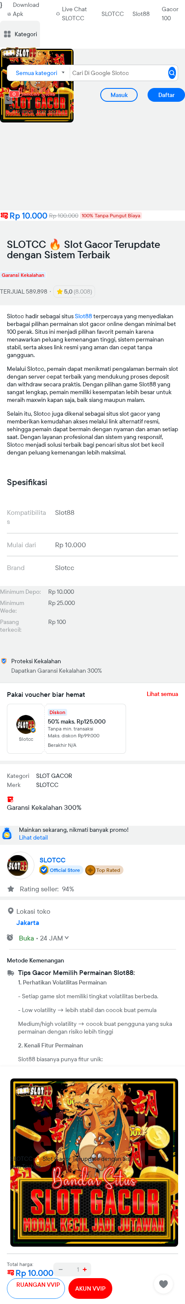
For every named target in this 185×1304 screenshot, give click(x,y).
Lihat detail (33, 837)
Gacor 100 (170, 13)
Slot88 (141, 14)
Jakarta (27, 922)
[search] (172, 73)
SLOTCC (113, 14)
